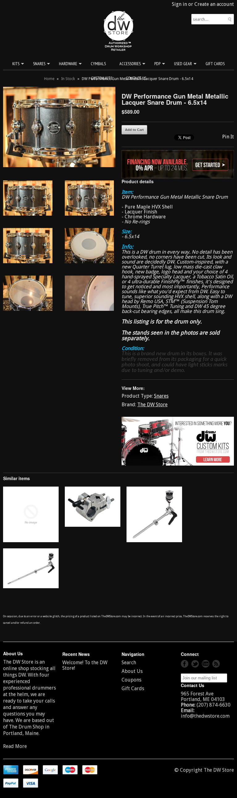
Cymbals (98, 63)
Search (129, 662)
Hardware (68, 63)
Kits (15, 63)
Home (49, 79)
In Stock (68, 79)
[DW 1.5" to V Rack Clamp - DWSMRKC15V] (92, 525)
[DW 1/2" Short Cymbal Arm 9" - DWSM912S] (154, 540)
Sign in (179, 4)
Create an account (214, 4)
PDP (157, 63)
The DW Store (152, 404)
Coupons (131, 680)
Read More (15, 746)
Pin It (228, 137)
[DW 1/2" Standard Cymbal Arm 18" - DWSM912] (31, 586)
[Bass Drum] (31, 540)
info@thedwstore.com (205, 716)
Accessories (130, 63)
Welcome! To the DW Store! (84, 665)
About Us (132, 671)
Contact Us (136, 78)
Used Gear (183, 63)
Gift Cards (215, 63)
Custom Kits (101, 78)
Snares (39, 63)
